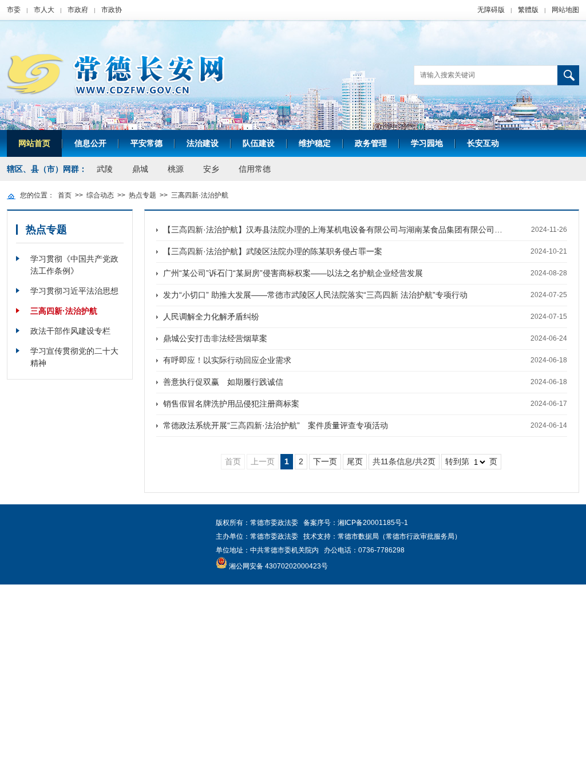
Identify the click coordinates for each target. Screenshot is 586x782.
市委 (14, 10)
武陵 (105, 168)
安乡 (211, 168)
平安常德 (146, 143)
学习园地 (427, 143)
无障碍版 (491, 10)
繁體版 (528, 10)
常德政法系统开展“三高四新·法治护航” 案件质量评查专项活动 (275, 425)
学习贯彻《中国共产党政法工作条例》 (74, 264)
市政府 (78, 10)
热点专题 (142, 195)
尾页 (355, 461)
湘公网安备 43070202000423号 (278, 566)
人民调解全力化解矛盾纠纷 (211, 316)
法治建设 (203, 143)
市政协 (111, 10)
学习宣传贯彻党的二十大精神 (74, 357)
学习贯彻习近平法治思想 (74, 290)
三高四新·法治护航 (199, 195)
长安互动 (483, 143)
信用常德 (255, 168)
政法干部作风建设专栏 (70, 330)
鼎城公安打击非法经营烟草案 (215, 338)
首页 (65, 195)
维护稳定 (315, 143)
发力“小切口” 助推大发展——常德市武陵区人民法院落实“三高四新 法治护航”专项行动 (315, 294)
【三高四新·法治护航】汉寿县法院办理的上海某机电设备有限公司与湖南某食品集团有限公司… (332, 229)
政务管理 (371, 143)
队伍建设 (259, 143)
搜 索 (568, 75)
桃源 (176, 168)
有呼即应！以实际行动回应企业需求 (227, 360)
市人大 (44, 10)
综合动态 (100, 195)
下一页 (325, 461)
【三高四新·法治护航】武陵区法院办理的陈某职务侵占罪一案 (272, 251)
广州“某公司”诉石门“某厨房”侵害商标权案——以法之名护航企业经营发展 (293, 273)
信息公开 (90, 143)
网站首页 (34, 143)
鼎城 (140, 168)
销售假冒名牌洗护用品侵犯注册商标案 (231, 403)
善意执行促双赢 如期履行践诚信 (223, 381)
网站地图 (565, 10)
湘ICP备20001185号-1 (373, 523)
